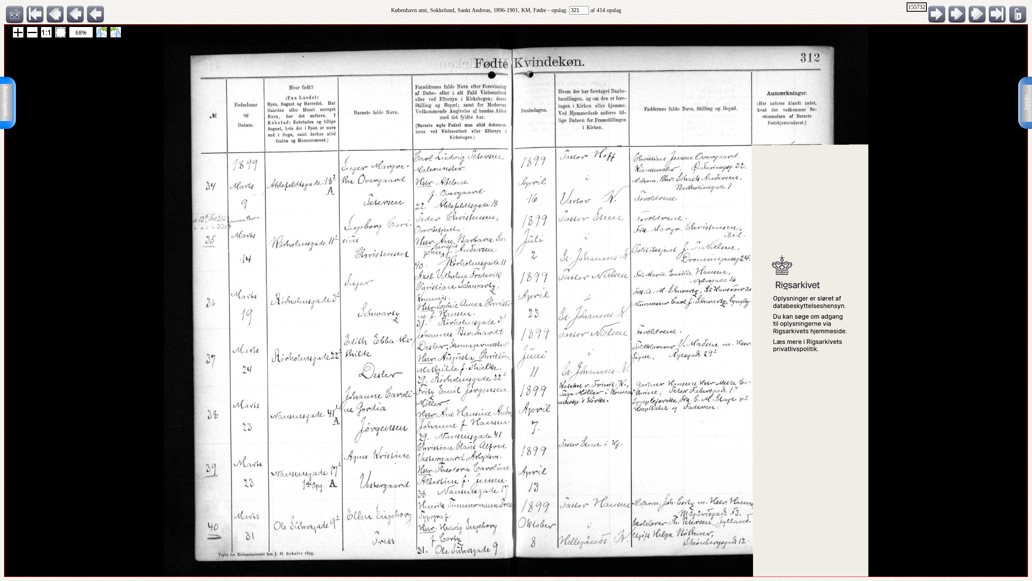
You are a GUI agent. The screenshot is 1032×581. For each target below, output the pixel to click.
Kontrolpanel (6, 101)
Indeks (1026, 102)
